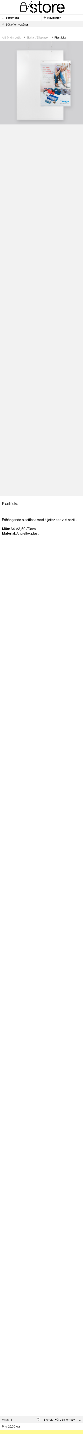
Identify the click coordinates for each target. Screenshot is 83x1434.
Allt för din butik (11, 37)
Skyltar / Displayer (37, 37)
